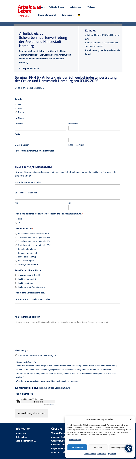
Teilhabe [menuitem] (91, 7)
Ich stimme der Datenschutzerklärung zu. (37, 355)
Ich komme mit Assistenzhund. (32, 287)
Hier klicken (38, 402)
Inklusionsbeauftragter (28, 257)
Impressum (112, 454)
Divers (21, 112)
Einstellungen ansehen (121, 447)
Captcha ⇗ (49, 404)
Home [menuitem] (40, 7)
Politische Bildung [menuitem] (56, 7)
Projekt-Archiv (58, 448)
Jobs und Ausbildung (61, 437)
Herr (20, 108)
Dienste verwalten (75, 440)
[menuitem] (79, 18)
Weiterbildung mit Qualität (64, 441)
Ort (69, 203)
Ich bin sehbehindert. (27, 279)
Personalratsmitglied (27, 253)
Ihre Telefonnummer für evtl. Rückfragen (35, 151)
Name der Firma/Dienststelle (28, 182)
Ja (19, 222)
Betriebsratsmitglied (27, 249)
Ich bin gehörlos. (25, 283)
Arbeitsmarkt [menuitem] (75, 7)
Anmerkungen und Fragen (27, 317)
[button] (130, 419)
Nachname (73, 124)
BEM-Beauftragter (26, 260)
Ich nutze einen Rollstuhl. (29, 275)
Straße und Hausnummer (26, 193)
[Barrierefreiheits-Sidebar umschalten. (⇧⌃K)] (129, 448)
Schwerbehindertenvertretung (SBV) (34, 233)
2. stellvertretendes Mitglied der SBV (34, 241)
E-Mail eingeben (22, 145)
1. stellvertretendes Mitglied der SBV (34, 237)
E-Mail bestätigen (76, 145)
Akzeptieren (77, 447)
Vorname (19, 124)
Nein (20, 219)
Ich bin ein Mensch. (24, 394)
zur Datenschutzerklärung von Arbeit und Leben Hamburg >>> (44, 388)
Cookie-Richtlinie (90, 454)
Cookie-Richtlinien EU (26, 441)
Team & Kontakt (59, 433)
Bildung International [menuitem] (47, 15)
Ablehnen (98, 447)
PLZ (16, 203)
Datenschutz (101, 454)
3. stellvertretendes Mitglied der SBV (34, 245)
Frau (20, 104)
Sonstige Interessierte (28, 264)
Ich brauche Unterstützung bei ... (30, 292)
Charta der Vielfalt (60, 444)
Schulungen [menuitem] (67, 15)
